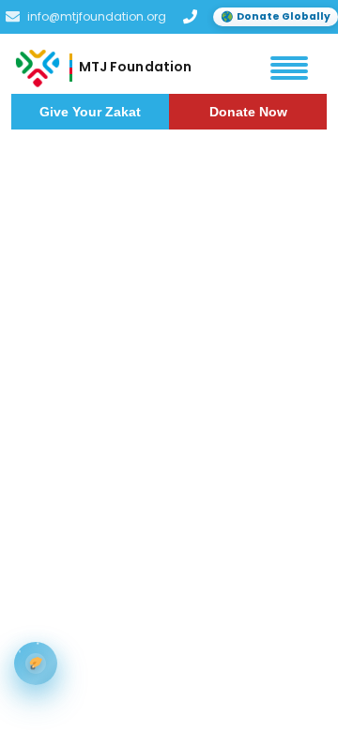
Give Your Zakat (90, 111)
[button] (289, 67)
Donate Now (248, 111)
